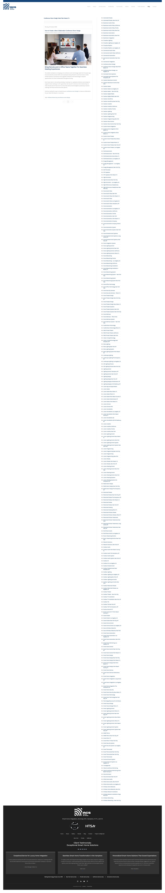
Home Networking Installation (110, 265)
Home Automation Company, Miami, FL (112, 224)
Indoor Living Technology (109, 338)
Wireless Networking (108, 798)
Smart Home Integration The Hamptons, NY (110, 686)
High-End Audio (107, 177)
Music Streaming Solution (109, 536)
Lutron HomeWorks (108, 409)
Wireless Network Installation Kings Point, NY (112, 795)
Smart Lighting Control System (110, 727)
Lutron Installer (107, 424)
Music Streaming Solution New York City (112, 539)
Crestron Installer (107, 103)
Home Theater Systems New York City (112, 311)
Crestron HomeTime (108, 98)
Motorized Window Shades (109, 512)
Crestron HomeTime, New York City (111, 101)
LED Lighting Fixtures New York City (111, 366)
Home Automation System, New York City (112, 230)
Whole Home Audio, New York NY (111, 781)
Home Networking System (109, 272)
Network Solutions (107, 542)
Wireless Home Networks (109, 786)
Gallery (73, 833)
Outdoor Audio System (108, 555)
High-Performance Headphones (110, 184)
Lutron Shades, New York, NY (110, 463)
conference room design (64, 97)
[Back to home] (9, 6)
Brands (79, 833)
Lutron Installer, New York (109, 431)
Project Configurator (100, 833)
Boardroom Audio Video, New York (111, 30)
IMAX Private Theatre (108, 330)
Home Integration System (109, 243)
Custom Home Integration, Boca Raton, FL (111, 133)
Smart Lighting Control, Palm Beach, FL (112, 724)
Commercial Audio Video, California (111, 53)
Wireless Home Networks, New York (111, 789)
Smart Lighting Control (108, 708)
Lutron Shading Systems (109, 477)
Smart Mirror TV (107, 738)
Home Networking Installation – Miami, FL (111, 269)
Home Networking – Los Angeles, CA (111, 260)
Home (88, 6)
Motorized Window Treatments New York (111, 520)
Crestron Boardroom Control (110, 80)
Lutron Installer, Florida (109, 429)
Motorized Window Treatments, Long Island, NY (112, 524)
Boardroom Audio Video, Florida (110, 28)
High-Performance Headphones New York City (112, 188)
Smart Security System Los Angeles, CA (112, 746)
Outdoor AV (106, 560)
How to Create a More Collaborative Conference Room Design (62, 30)
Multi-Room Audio (107, 531)
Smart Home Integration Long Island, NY (112, 679)
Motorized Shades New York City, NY (111, 494)
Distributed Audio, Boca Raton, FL (111, 156)
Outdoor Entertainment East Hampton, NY (110, 569)
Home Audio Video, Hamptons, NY (111, 203)
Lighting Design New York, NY (110, 379)
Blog (149, 6)
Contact (154, 6)
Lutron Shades (106, 458)
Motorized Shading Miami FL (110, 510)
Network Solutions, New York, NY (111, 544)
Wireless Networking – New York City (112, 800)
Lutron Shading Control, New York (111, 475)
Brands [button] (133, 6)
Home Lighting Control (108, 245)
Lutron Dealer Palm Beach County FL (112, 396)
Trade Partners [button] (141, 6)
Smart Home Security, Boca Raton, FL (112, 692)
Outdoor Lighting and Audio (110, 579)
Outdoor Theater (107, 591)
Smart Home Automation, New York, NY (111, 640)
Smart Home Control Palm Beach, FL (112, 652)
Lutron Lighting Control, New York (111, 440)
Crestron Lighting (107, 111)
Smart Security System (108, 743)
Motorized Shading (107, 507)
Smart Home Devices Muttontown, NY (111, 673)
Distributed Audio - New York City (111, 153)
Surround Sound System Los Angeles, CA (110, 762)
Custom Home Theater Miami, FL (111, 142)
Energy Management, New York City (111, 167)
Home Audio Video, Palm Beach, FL (111, 196)
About (67, 833)
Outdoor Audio (106, 547)
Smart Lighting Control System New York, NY (111, 730)
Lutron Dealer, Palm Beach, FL (110, 401)
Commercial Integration (109, 61)
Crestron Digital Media (108, 93)
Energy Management (108, 161)
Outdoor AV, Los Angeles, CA (109, 563)
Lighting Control (107, 369)
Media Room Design (108, 483)
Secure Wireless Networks (109, 628)
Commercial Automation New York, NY (111, 58)
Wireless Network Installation (110, 791)
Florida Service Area (84, 876)
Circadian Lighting (107, 40)
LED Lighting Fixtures (108, 364)
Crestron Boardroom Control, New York (111, 83)
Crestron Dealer (107, 86)
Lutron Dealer (106, 389)
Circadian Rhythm (107, 45)
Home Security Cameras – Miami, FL (112, 293)
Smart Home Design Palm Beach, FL (111, 660)
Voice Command (107, 774)
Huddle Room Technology (109, 325)
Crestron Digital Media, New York (111, 96)
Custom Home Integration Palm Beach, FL (110, 129)
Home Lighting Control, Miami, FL (111, 253)
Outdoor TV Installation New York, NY (112, 599)
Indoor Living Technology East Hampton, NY (110, 341)
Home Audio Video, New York (110, 193)
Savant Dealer (106, 615)
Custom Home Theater (108, 136)
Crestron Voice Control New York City (112, 124)
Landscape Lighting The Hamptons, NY (111, 358)
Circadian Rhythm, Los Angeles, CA (111, 48)
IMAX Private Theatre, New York (110, 335)
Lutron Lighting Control (109, 434)
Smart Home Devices (108, 670)
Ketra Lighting (106, 344)
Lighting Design (107, 376)
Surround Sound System (109, 759)
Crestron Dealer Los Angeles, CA (110, 88)
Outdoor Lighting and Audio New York (111, 582)
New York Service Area (71, 876)
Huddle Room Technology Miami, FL (111, 328)
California (89, 838)
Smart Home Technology (109, 694)
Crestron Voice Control (108, 121)
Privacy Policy (89, 886)
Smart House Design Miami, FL (110, 706)
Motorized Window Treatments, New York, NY (111, 528)
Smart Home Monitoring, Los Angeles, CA (110, 643)
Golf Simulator (106, 169)
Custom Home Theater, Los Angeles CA (111, 148)
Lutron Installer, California (109, 426)
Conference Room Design (51, 32)
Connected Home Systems (109, 74)
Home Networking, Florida (109, 258)
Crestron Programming (108, 116)
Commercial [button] (119, 6)
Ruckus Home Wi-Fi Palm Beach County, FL (111, 612)
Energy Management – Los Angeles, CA (111, 164)
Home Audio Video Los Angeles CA (111, 201)
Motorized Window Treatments (110, 517)
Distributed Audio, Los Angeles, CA (111, 158)
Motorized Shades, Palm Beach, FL (111, 499)
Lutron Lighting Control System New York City (112, 446)
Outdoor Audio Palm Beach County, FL (111, 550)
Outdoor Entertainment (108, 565)
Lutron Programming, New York (110, 456)
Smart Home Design (108, 655)
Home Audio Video (107, 191)
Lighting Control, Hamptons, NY (110, 371)
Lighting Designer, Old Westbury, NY (112, 384)
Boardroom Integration (108, 38)
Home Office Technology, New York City (111, 287)
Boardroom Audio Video (109, 23)
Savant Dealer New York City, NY (110, 620)
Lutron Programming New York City (111, 451)
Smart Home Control (108, 646)
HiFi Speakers (106, 172)
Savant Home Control (108, 623)
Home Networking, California (110, 263)
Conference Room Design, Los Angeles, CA (110, 71)
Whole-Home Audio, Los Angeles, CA (111, 784)
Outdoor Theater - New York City (110, 594)
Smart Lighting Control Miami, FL (111, 711)
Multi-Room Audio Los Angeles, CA (111, 533)
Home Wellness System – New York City (111, 322)
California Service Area (98, 876)
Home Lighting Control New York (111, 248)
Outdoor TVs (106, 601)
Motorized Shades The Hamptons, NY (112, 497)
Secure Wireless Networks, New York (112, 630)
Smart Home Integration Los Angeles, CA (112, 683)
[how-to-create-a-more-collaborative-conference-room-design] (68, 49)
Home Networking (107, 255)
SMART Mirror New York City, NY (110, 735)
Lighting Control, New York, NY (110, 374)
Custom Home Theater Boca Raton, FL (111, 139)
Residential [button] (111, 6)
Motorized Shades (107, 492)
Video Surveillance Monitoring (110, 768)
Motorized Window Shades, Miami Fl (112, 515)
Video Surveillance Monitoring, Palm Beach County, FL (112, 771)
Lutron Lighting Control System (110, 442)
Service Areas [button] (102, 6)
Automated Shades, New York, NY (111, 20)
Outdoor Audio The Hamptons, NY (111, 553)
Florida (82, 838)
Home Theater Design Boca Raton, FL (112, 304)
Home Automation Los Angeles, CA (111, 208)
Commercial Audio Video (109, 50)
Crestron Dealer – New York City (110, 91)
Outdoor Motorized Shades (109, 585)
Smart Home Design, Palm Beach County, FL (111, 667)
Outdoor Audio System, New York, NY (112, 558)
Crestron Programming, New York (111, 119)
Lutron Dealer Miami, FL (109, 394)
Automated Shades (107, 18)
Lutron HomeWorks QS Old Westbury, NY (112, 421)
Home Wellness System (109, 319)
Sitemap (84, 886)
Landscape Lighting (108, 355)
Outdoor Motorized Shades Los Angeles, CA (110, 589)
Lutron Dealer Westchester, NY (110, 399)
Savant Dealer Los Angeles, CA (110, 618)
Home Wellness (107, 314)
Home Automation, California (110, 211)
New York (76, 838)
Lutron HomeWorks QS (108, 417)
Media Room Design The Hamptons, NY (111, 489)
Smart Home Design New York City (111, 657)
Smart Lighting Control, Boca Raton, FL (111, 718)
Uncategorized (106, 765)
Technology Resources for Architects (112, 701)
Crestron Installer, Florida (109, 109)
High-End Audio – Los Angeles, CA (111, 182)
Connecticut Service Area (113, 876)
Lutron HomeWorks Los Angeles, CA (111, 411)
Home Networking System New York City (111, 281)
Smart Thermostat (107, 749)
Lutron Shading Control (109, 466)
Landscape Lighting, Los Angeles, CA (112, 361)
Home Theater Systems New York (111, 309)
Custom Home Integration (109, 126)
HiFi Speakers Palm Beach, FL (110, 174)
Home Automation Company (110, 221)
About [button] (94, 6)
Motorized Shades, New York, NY (111, 504)
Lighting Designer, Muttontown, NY (111, 381)
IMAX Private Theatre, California (110, 333)
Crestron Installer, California (110, 106)
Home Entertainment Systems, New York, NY (111, 240)
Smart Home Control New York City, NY (111, 649)
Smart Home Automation (109, 633)
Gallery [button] (127, 6)
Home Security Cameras (109, 290)
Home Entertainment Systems (110, 233)
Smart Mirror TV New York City (110, 740)
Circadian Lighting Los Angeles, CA (111, 43)
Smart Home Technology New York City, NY (111, 698)
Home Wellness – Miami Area (110, 316)
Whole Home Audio (107, 779)
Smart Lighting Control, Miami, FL (111, 720)
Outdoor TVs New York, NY (109, 604)
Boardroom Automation (109, 33)
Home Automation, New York (110, 216)
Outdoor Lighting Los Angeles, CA (111, 574)
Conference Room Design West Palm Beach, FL (68, 32)
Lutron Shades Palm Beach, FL (110, 461)
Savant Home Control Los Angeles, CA (112, 625)
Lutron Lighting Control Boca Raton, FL (111, 437)
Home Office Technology (109, 284)
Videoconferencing (52, 97)
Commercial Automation (109, 55)
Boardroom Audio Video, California (111, 25)
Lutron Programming (108, 448)
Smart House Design (108, 703)
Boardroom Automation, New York (111, 35)
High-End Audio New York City (110, 179)
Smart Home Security (108, 689)
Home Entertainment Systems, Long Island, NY (112, 236)
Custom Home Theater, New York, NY (111, 145)
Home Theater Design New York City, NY (111, 298)
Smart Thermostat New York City (111, 751)
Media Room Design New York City (111, 486)
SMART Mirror (106, 733)
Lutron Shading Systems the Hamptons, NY (110, 480)
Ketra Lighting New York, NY (109, 346)
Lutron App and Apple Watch (110, 386)
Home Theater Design (108, 295)
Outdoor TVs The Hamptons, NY (110, 606)
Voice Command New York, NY (110, 776)
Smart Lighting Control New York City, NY (111, 714)
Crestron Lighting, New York (109, 114)
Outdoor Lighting (107, 572)
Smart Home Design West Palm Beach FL (110, 663)
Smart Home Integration (109, 676)
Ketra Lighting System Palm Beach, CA (111, 352)
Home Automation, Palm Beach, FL (111, 218)
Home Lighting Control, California (111, 250)
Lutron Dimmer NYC (108, 406)
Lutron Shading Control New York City (111, 469)
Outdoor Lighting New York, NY (110, 577)
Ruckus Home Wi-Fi (108, 609)
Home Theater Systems (108, 306)
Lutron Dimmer (107, 404)
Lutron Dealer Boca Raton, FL (110, 391)
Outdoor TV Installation (109, 596)
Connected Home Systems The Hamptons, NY (110, 77)
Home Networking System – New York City (112, 275)
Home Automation (107, 206)
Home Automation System (109, 227)
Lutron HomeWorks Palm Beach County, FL (110, 414)
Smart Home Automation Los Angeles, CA (110, 636)
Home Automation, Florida (109, 213)
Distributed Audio (107, 151)
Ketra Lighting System (108, 349)
